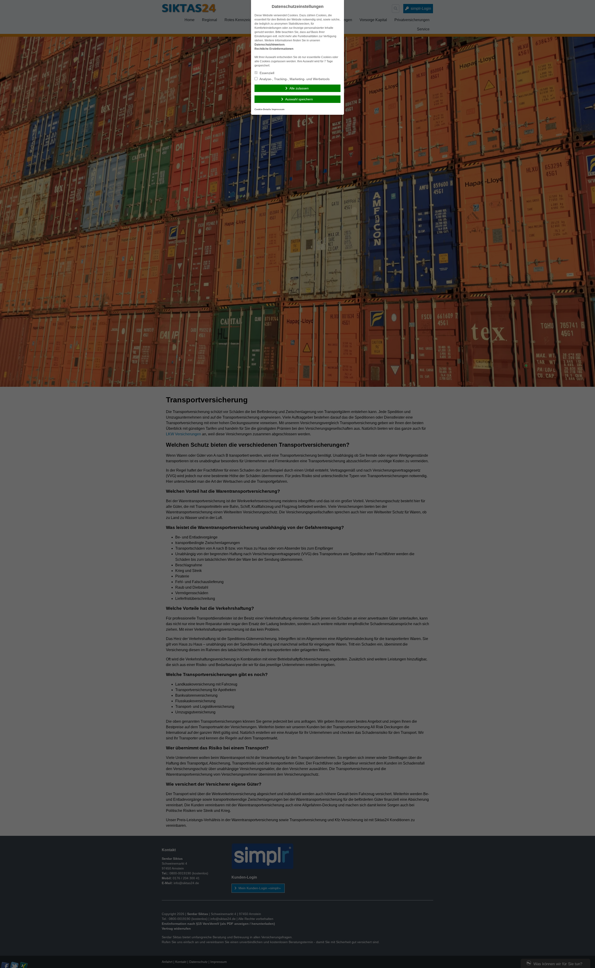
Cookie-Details (263, 109)
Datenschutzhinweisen (269, 44)
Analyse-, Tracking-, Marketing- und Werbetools (294, 79)
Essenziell (266, 73)
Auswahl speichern (299, 99)
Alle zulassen (299, 88)
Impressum (278, 109)
